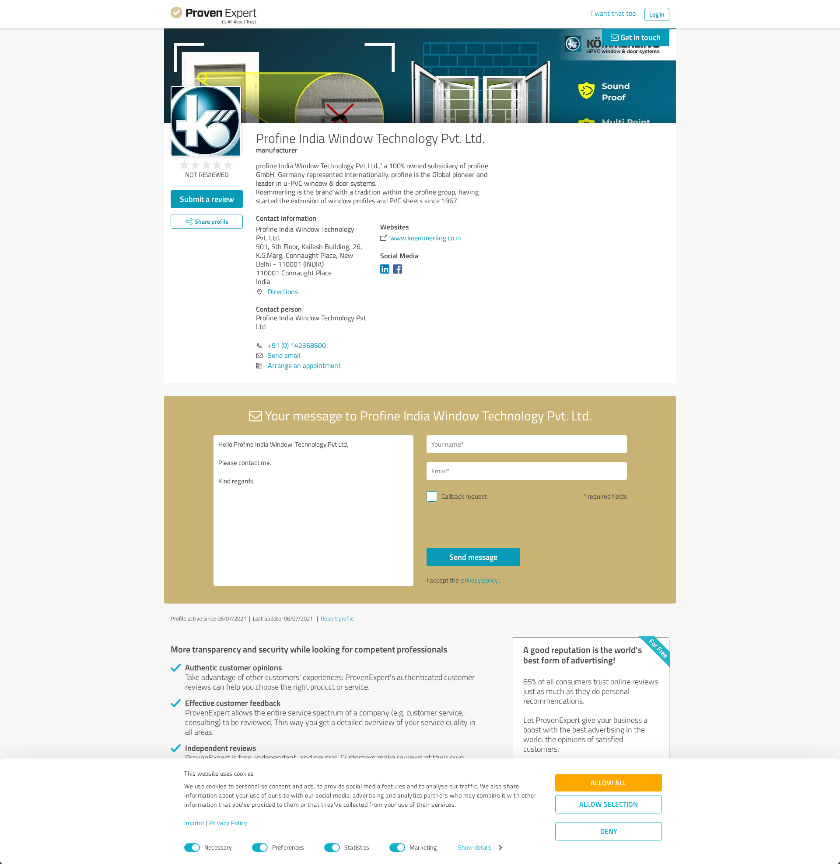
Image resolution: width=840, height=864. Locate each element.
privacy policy (479, 580)
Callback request (464, 496)
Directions (283, 291)
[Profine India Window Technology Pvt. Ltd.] (206, 121)
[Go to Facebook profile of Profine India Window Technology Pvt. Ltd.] (399, 273)
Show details (475, 847)
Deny (608, 831)
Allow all (608, 783)
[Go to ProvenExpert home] (213, 17)
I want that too (613, 13)
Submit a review (207, 199)
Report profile (337, 618)
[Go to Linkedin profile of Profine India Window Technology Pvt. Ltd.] (386, 273)
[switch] (260, 847)
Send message (473, 556)
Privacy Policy (228, 823)
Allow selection (608, 804)
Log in (657, 14)
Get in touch (640, 37)
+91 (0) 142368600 (297, 345)
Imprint (194, 823)
